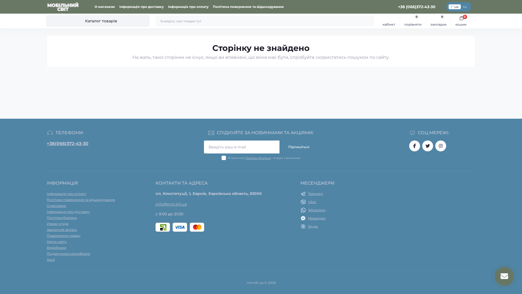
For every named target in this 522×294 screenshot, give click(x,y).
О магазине (105, 7)
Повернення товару (63, 236)
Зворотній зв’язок (62, 230)
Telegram (315, 194)
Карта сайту (57, 242)
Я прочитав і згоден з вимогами (264, 158)
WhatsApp (316, 210)
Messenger (317, 218)
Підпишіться (298, 147)
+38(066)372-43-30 (67, 143)
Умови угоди (58, 224)
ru (465, 7)
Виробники (56, 248)
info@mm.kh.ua (171, 204)
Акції (51, 260)
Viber (312, 202)
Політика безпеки (258, 158)
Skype (313, 226)
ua (456, 7)
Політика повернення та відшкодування (248, 7)
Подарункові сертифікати (68, 254)
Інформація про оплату (188, 7)
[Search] (369, 21)
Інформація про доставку (141, 7)
